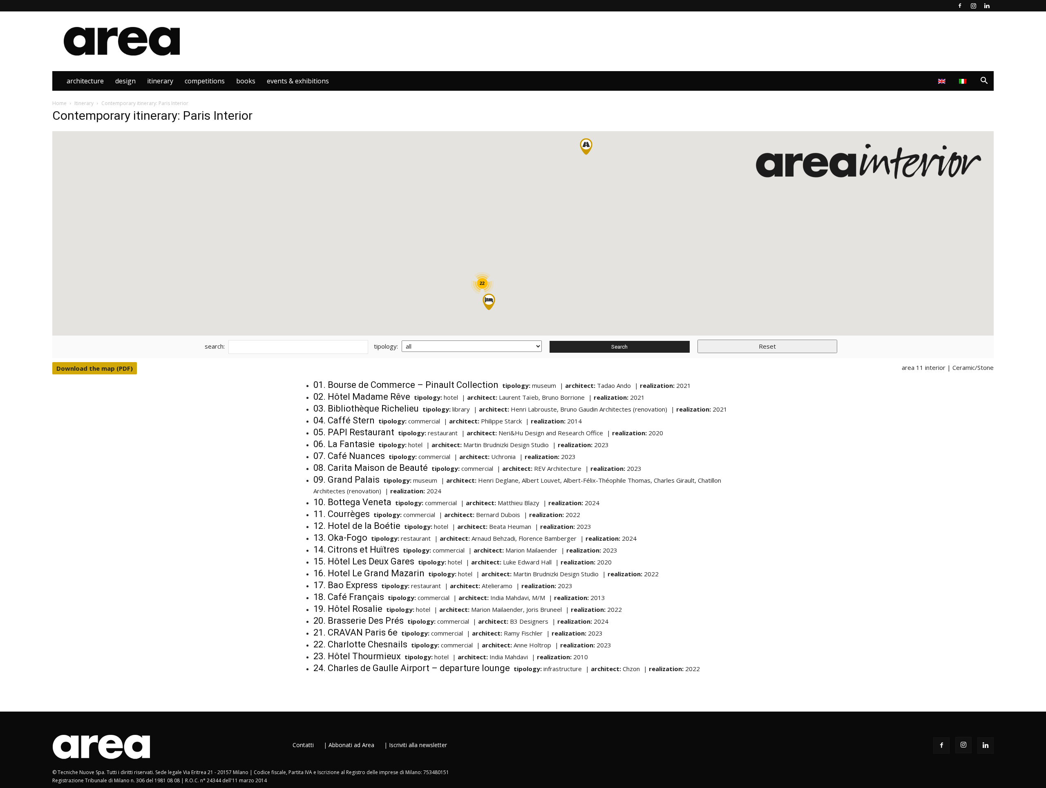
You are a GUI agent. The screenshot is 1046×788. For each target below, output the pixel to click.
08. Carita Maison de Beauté (370, 468)
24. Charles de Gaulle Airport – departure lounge (411, 668)
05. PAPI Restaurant (353, 432)
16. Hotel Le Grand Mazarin (369, 573)
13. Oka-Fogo (340, 538)
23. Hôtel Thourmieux (357, 656)
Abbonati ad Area (351, 745)
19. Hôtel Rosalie (347, 609)
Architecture (85, 80)
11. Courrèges (341, 514)
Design (125, 80)
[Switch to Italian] (963, 81)
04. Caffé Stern (344, 420)
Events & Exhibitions (298, 80)
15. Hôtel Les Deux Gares (363, 561)
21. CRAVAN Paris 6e (355, 632)
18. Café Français (348, 597)
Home (59, 103)
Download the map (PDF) (94, 368)
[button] (984, 81)
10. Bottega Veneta (352, 502)
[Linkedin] (987, 5)
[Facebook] (960, 5)
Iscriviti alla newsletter (418, 745)
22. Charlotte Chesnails (360, 644)
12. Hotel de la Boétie (356, 526)
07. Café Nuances (349, 456)
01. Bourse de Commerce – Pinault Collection (405, 385)
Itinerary (160, 80)
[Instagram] (973, 5)
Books (245, 80)
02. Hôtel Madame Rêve (361, 397)
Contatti (303, 745)
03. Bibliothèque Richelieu (366, 408)
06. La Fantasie (344, 444)
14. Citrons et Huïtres (356, 549)
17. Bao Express (345, 585)
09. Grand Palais (346, 480)
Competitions (205, 80)
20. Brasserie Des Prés (358, 621)
